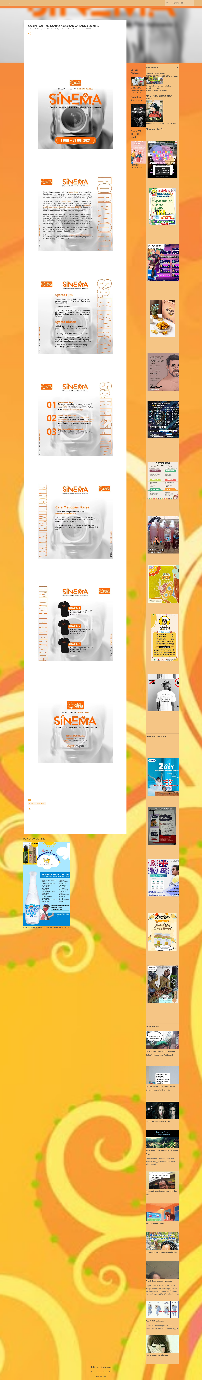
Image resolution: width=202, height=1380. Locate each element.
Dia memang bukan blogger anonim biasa (161, 1252)
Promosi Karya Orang (37, 803)
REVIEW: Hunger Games (155, 1223)
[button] (29, 33)
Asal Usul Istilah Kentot (155, 1321)
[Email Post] (29, 801)
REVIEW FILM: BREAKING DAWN (158, 1122)
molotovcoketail (106, 1372)
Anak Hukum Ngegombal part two (159, 1281)
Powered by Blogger (102, 1367)
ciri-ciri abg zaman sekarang (157, 1355)
